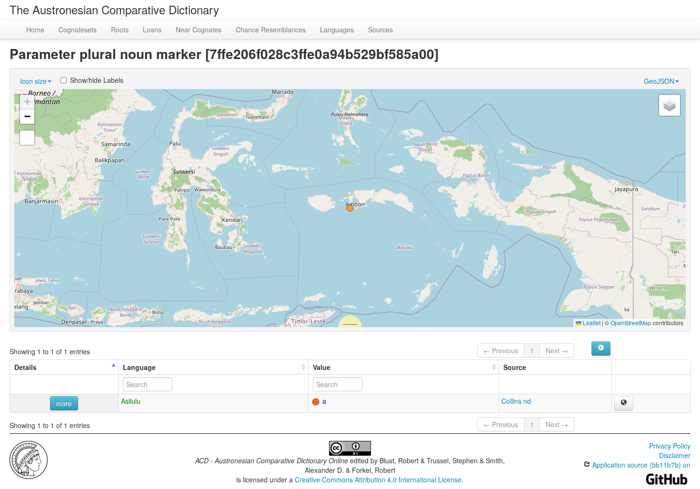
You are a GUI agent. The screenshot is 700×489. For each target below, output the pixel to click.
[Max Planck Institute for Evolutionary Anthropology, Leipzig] (29, 459)
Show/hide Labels (96, 80)
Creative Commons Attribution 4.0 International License (378, 479)
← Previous (500, 350)
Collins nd (516, 401)
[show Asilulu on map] (623, 403)
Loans (152, 29)
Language (139, 367)
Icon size (33, 81)
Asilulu (130, 401)
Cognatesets (78, 29)
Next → (557, 350)
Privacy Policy (669, 445)
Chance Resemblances (271, 29)
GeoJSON (659, 81)
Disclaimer (674, 455)
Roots (120, 29)
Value (321, 367)
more (64, 403)
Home (35, 29)
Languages (337, 29)
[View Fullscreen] (27, 137)
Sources (380, 29)
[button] (350, 208)
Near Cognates (198, 29)
